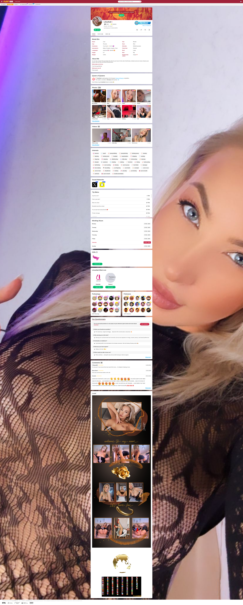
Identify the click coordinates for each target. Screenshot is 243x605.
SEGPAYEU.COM (29, 600)
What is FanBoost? (147, 25)
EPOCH (23, 600)
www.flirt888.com (15, 600)
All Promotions (23, 4)
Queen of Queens (120, 78)
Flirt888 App (37, 4)
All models (3, 4)
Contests (30, 4)
